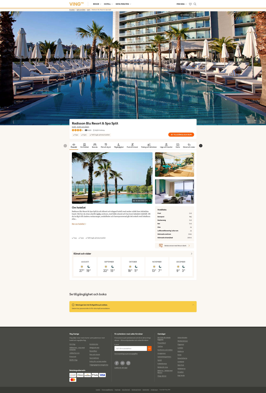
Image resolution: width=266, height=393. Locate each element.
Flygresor (181, 344)
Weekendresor (183, 341)
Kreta (179, 355)
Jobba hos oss (74, 353)
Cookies (98, 389)
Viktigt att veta (94, 347)
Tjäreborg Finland (136, 389)
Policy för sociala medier (98, 361)
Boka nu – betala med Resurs (165, 371)
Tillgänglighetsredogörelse (98, 365)
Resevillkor (93, 351)
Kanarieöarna (182, 358)
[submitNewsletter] (149, 348)
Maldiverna (181, 368)
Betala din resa (163, 367)
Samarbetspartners (164, 357)
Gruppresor (162, 353)
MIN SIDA (181, 4)
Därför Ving (73, 360)
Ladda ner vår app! (120, 368)
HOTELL (107, 4)
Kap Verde (181, 375)
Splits (98, 214)
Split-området (83, 126)
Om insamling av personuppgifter (126, 354)
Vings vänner (162, 376)
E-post (116, 344)
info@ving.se (154, 389)
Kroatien (181, 372)
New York (181, 365)
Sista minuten (182, 337)
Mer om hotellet (78, 224)
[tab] (73, 146)
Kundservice (93, 344)
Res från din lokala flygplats (164, 338)
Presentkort (162, 343)
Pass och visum (94, 354)
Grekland (181, 362)
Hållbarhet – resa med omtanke (77, 348)
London (180, 348)
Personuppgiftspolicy (107, 389)
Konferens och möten (165, 350)
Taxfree (160, 346)
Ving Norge (117, 389)
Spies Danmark (126, 389)
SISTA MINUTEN (122, 4)
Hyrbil (160, 360)
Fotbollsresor (162, 363)
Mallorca (181, 351)
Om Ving (72, 344)
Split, (74, 126)
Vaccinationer (94, 358)
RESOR (96, 4)
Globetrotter (146, 389)
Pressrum (72, 356)
